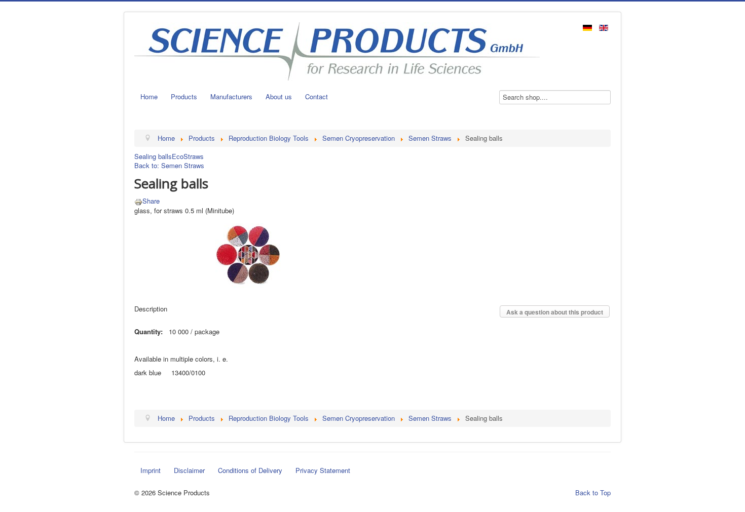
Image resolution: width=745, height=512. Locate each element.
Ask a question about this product (554, 312)
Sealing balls (153, 156)
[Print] (138, 201)
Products (184, 96)
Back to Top (593, 492)
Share (151, 201)
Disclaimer (189, 470)
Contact (316, 96)
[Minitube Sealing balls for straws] (248, 254)
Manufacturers (231, 96)
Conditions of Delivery (250, 470)
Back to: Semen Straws (169, 165)
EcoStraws (188, 156)
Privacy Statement (322, 470)
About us (279, 96)
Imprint (150, 470)
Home (149, 96)
